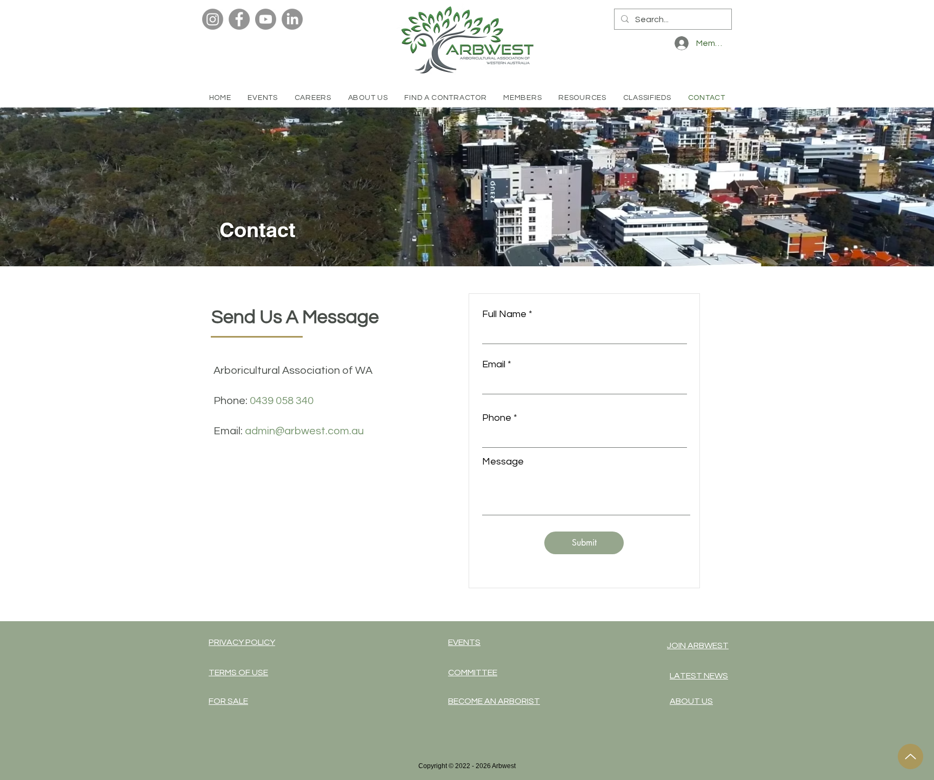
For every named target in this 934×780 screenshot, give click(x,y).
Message (503, 462)
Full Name (504, 314)
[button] (445, 97)
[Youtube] (265, 19)
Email (493, 364)
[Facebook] (239, 19)
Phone (496, 418)
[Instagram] (212, 19)
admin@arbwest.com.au (304, 431)
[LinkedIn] (292, 19)
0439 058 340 (281, 400)
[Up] (910, 756)
